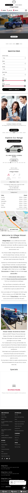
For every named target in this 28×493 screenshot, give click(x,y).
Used (12, 271)
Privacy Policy (17, 444)
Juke (2, 267)
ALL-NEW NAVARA (5, 425)
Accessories (17, 428)
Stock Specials (4, 453)
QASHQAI (3, 414)
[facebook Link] (2, 458)
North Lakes (14, 168)
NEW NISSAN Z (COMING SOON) (6, 430)
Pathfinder (15, 267)
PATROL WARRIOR (5, 435)
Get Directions (14, 229)
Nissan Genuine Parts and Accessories (17, 279)
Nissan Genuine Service (20, 421)
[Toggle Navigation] (26, 10)
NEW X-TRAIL (4, 417)
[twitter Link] (4, 458)
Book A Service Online (19, 417)
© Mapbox (25, 230)
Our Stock (3, 442)
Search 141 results (14, 89)
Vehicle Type (5, 55)
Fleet (2, 451)
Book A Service (18, 4)
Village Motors (14, 296)
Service (16, 414)
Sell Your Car (9, 4)
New (24, 269)
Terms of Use (17, 447)
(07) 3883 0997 (7, 481)
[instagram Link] (9, 458)
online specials (12, 276)
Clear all (14, 53)
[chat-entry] (24, 488)
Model (3, 66)
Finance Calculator (5, 449)
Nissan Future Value (5, 456)
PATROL (3, 419)
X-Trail (11, 267)
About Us (17, 437)
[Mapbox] (4, 230)
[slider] (3, 80)
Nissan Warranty (18, 426)
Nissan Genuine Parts (19, 423)
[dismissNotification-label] (25, 480)
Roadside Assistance (19, 430)
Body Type (4, 72)
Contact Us (17, 435)
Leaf (5, 269)
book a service (20, 276)
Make (3, 61)
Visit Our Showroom (14, 141)
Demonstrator (5, 271)
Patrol (20, 267)
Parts (16, 419)
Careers (16, 440)
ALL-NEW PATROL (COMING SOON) (6, 422)
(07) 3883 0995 (7, 475)
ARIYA (2, 433)
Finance (3, 447)
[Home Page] (14, 2)
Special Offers (4, 444)
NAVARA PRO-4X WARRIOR (6, 437)
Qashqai (6, 267)
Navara (24, 267)
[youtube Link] (7, 458)
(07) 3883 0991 (16, 186)
